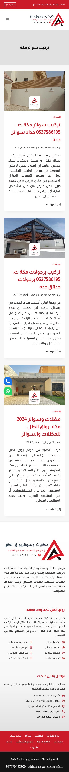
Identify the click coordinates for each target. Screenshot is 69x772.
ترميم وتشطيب (24, 741)
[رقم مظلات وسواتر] (8, 381)
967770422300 (16, 766)
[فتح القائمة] (7, 19)
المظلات (56, 411)
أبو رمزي (47, 442)
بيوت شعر (15, 735)
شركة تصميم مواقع (50, 766)
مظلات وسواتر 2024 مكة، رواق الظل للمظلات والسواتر (39, 426)
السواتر (57, 117)
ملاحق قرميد (43, 741)
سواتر (28, 735)
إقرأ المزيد (53, 204)
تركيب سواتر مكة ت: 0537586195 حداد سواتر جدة (36, 132)
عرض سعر (10, 5)
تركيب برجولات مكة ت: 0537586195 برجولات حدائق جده (37, 279)
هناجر (9, 741)
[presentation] (34, 91)
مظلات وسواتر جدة (41, 147)
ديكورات (34, 747)
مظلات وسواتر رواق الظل (33, 758)
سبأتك (32, 766)
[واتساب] (8, 391)
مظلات (39, 735)
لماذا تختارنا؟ (53, 735)
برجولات (56, 264)
